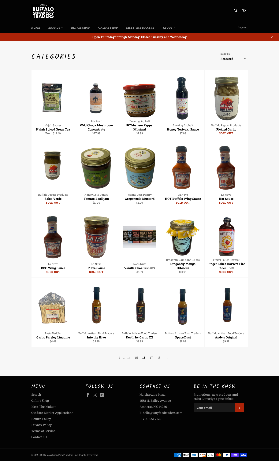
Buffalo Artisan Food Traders (57, 454)
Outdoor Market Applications (52, 413)
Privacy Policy (41, 425)
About (168, 27)
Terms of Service (43, 431)
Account (243, 27)
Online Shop (108, 27)
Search (36, 394)
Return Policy (41, 419)
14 (128, 357)
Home (35, 27)
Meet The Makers (140, 27)
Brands (54, 27)
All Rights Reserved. (86, 454)
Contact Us (39, 437)
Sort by (225, 53)
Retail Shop (80, 27)
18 (159, 357)
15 (136, 357)
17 (151, 357)
